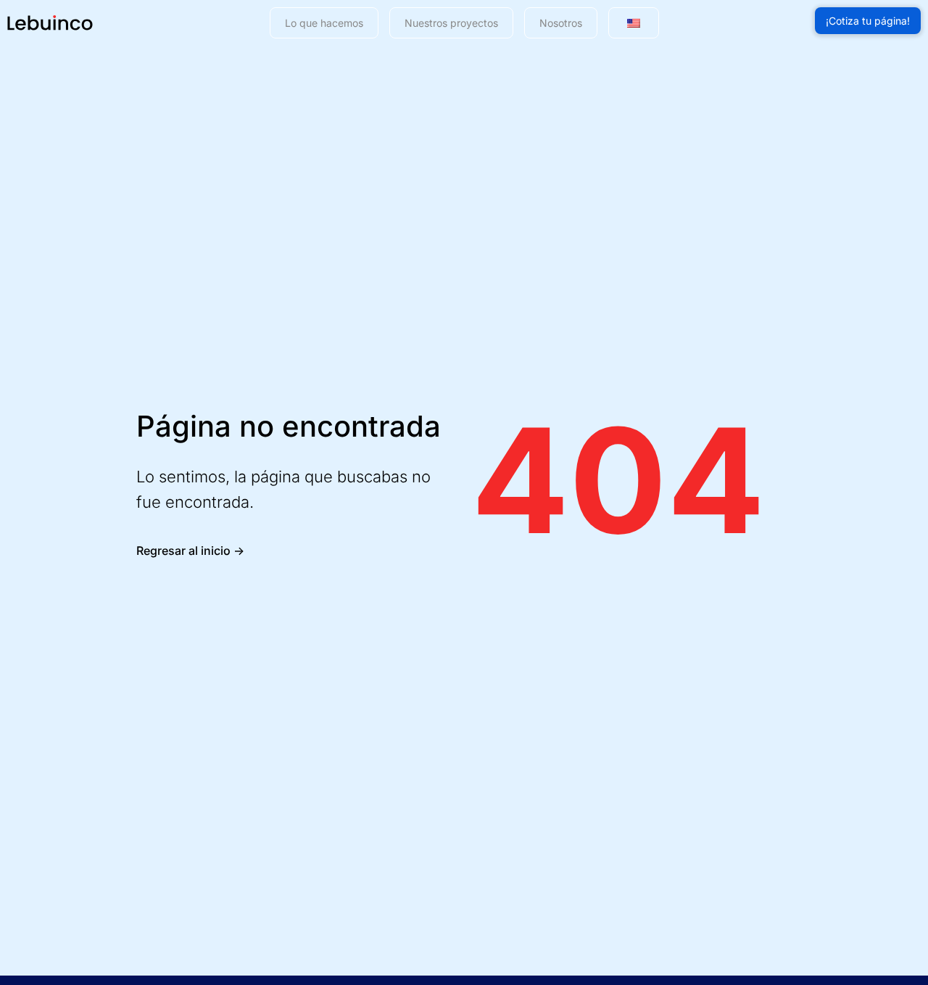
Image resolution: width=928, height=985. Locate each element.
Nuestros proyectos (451, 23)
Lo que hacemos (324, 23)
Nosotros (560, 23)
